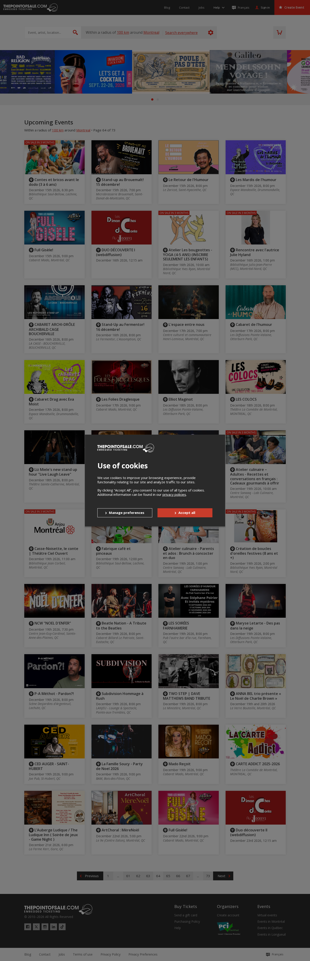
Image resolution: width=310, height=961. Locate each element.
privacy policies (174, 494)
